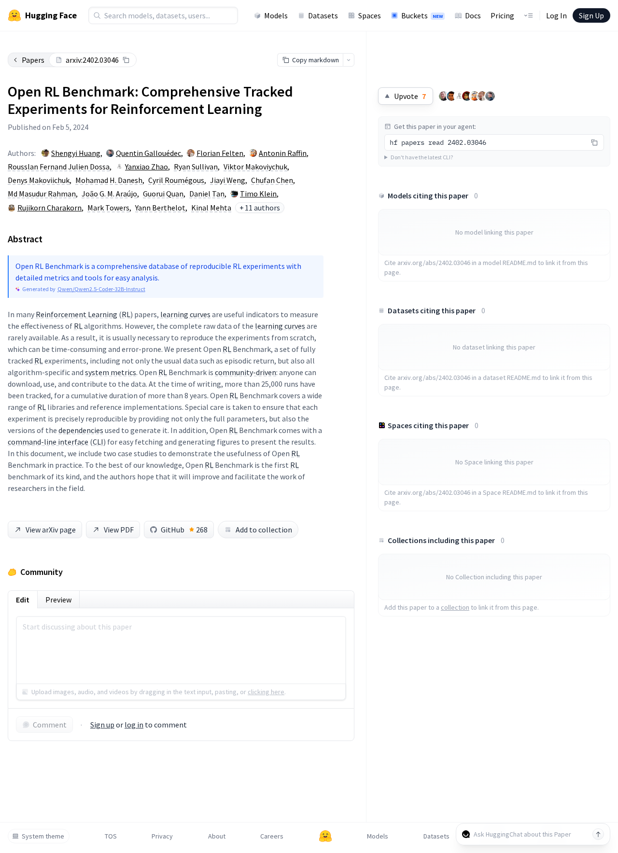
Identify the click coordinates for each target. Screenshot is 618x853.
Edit (22, 599)
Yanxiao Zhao (146, 166)
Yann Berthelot (160, 207)
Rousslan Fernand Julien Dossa (59, 166)
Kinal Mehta (211, 207)
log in (134, 724)
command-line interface (48, 442)
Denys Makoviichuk (39, 180)
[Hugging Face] (325, 836)
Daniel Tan (207, 193)
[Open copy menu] (348, 60)
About (216, 836)
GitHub (184, 529)
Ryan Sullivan (196, 166)
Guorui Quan (163, 193)
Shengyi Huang (75, 153)
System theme (43, 836)
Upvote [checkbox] (410, 96)
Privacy (162, 836)
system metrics (110, 372)
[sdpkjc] (459, 96)
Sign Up (591, 15)
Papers (33, 60)
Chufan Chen (272, 180)
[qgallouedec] (490, 96)
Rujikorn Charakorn (49, 207)
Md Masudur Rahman (42, 193)
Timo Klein (258, 193)
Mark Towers (108, 207)
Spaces (369, 15)
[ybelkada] (451, 96)
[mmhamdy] (467, 96)
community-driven (245, 372)
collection (455, 607)
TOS (111, 836)
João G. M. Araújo (109, 193)
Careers (271, 836)
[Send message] (598, 834)
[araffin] (474, 96)
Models (276, 15)
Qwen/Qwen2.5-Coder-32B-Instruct (101, 289)
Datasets (323, 15)
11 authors (259, 207)
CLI (98, 442)
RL (126, 314)
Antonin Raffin (283, 153)
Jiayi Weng (227, 180)
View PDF (119, 529)
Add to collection (264, 529)
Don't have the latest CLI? (422, 157)
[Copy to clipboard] (126, 59)
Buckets (422, 15)
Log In (556, 15)
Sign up (102, 724)
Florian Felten (220, 153)
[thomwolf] (444, 96)
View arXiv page (51, 529)
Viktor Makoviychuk (255, 166)
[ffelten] (482, 96)
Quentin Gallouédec (148, 153)
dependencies (80, 430)
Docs (473, 15)
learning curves (185, 314)
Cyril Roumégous (176, 180)
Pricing (502, 15)
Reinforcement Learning (76, 314)
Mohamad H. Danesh (108, 180)
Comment (50, 724)
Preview (58, 599)
